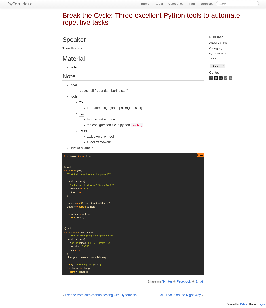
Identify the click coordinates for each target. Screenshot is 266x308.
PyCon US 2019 (217, 53)
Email (199, 281)
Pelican (244, 304)
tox (81, 102)
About (159, 3)
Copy (200, 155)
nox (81, 113)
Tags (192, 3)
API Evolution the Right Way (180, 295)
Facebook (184, 281)
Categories (175, 3)
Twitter (167, 281)
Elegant (261, 304)
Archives (207, 3)
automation (217, 66)
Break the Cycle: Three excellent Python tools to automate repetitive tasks (151, 18)
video (74, 67)
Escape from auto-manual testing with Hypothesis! (101, 295)
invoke (83, 131)
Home (145, 3)
